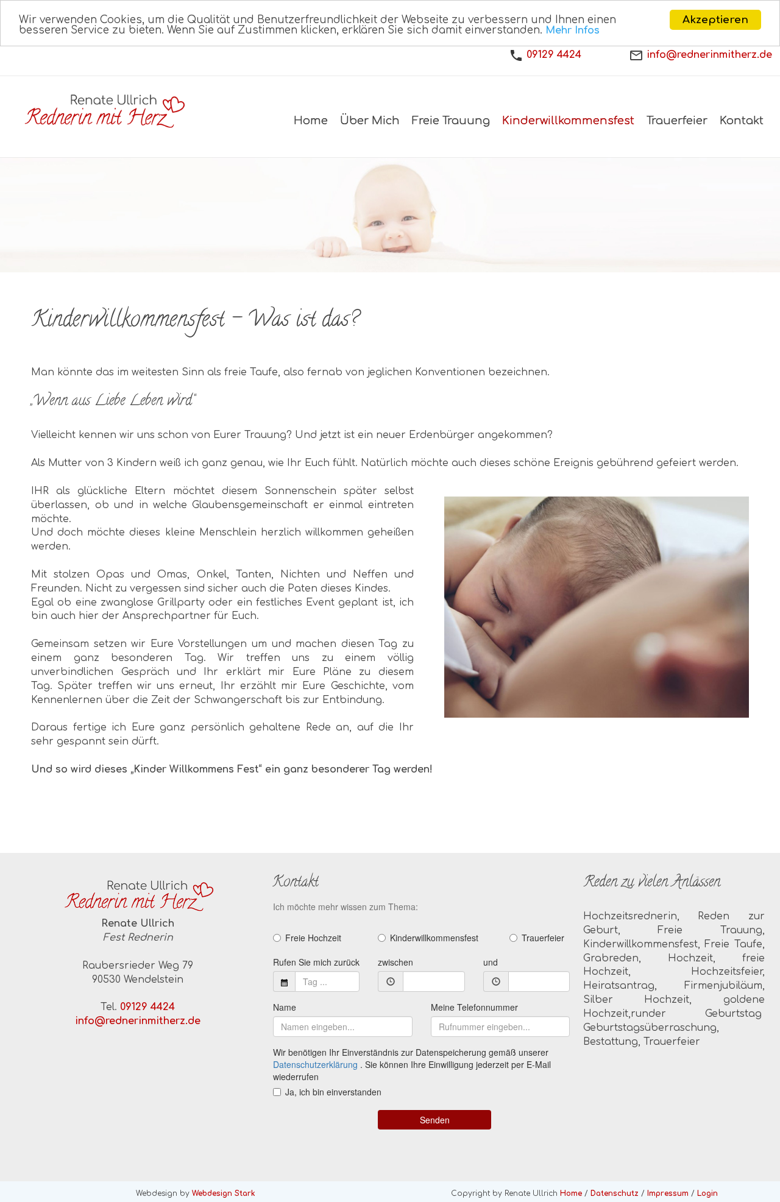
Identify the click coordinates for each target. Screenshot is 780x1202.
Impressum (668, 1193)
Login (707, 1193)
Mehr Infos (572, 31)
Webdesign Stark (223, 1193)
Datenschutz (614, 1193)
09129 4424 (553, 54)
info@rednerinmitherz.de (709, 54)
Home (571, 1193)
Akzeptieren (715, 20)
